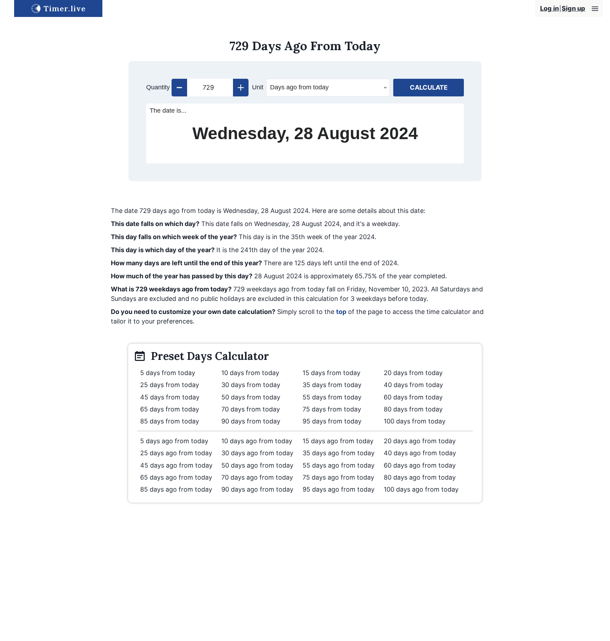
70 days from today (250, 409)
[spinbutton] (210, 87)
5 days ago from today (174, 441)
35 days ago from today (339, 453)
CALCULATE (429, 87)
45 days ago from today (176, 465)
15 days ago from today (338, 441)
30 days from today (250, 384)
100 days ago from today (421, 489)
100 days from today (414, 421)
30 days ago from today (257, 453)
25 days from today (169, 384)
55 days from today (332, 397)
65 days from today (169, 409)
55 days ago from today (339, 465)
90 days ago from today (257, 489)
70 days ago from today (257, 477)
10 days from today (250, 372)
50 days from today (250, 397)
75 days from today (332, 409)
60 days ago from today (420, 465)
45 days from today (169, 397)
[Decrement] (179, 87)
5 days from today (167, 372)
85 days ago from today (176, 489)
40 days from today (413, 384)
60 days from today (413, 397)
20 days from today (413, 372)
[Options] (595, 8)
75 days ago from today (338, 477)
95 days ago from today (339, 489)
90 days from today (250, 421)
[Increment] (241, 87)
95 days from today (332, 421)
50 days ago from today (257, 465)
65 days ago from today (176, 477)
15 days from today (331, 372)
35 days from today (332, 384)
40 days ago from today (420, 453)
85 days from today (169, 421)
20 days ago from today (420, 441)
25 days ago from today (176, 453)
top (341, 311)
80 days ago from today (420, 477)
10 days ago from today (256, 441)
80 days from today (413, 409)
